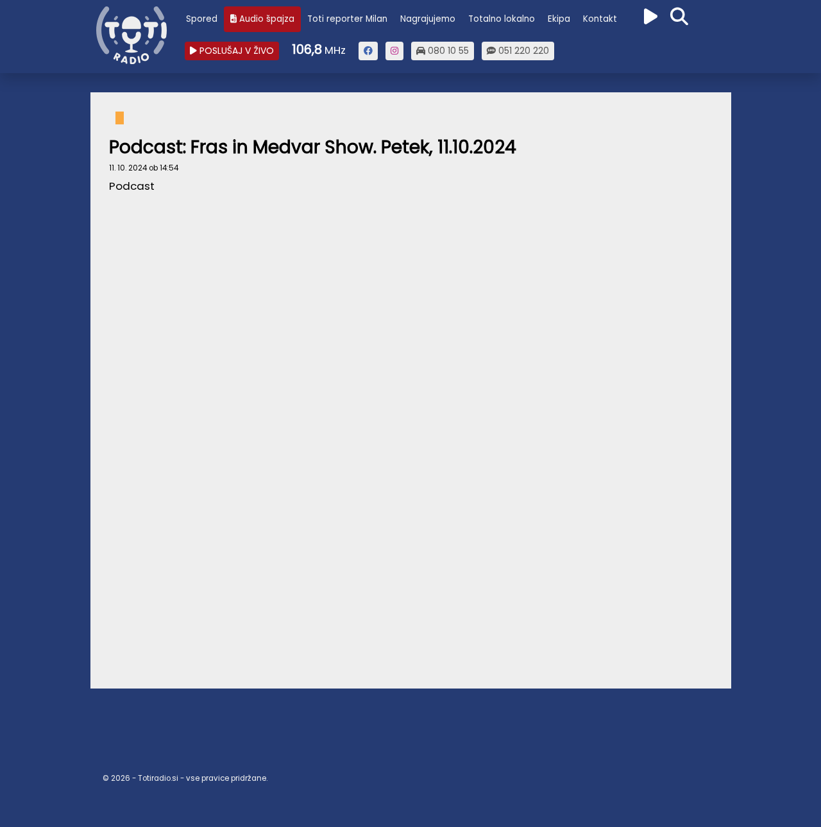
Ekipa (559, 19)
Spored (201, 19)
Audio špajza (265, 19)
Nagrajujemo (427, 19)
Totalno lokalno (501, 19)
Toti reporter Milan (347, 19)
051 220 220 (522, 50)
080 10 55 (447, 50)
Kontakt (600, 19)
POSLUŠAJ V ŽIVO (235, 50)
